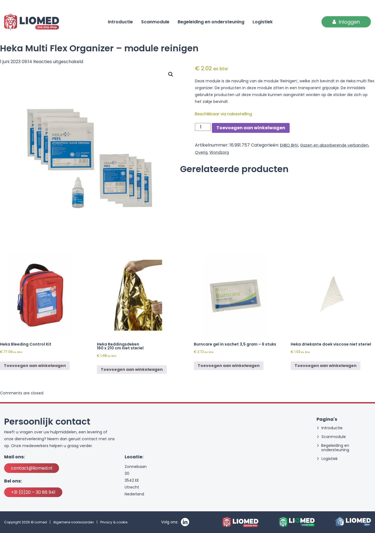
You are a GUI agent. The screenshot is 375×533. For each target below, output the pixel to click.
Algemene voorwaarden (73, 522)
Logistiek (263, 22)
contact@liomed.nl (31, 468)
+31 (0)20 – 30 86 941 (33, 492)
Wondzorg (219, 152)
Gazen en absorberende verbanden (334, 145)
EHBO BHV (289, 145)
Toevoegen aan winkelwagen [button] (35, 365)
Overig (201, 152)
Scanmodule (155, 22)
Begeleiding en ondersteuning (211, 22)
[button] (171, 74)
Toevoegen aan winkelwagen (250, 128)
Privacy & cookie (113, 522)
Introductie (120, 22)
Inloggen (349, 21)
